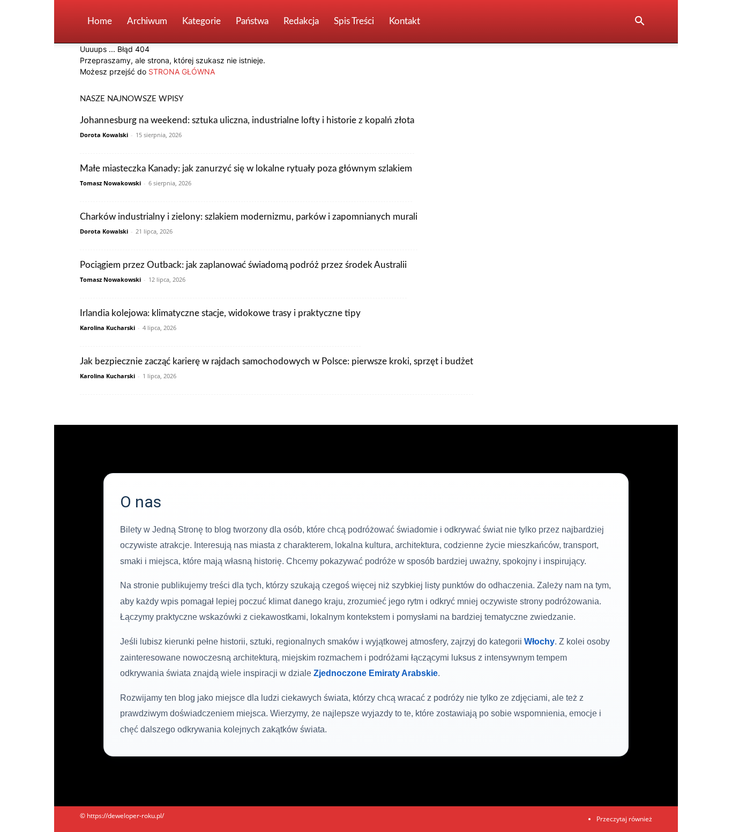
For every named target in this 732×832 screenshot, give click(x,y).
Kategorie (201, 21)
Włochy (539, 641)
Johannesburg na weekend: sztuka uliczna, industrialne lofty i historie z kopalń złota (247, 120)
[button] (639, 22)
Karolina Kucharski (107, 328)
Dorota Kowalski (104, 135)
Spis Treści (354, 21)
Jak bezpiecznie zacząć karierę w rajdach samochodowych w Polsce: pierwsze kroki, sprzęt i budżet (276, 361)
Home (99, 21)
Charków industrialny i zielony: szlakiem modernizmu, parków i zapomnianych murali (248, 216)
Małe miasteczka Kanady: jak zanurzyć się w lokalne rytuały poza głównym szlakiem (246, 168)
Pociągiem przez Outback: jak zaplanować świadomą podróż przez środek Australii (243, 264)
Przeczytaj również (624, 818)
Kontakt (404, 21)
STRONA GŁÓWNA (181, 71)
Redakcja (301, 21)
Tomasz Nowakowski (110, 183)
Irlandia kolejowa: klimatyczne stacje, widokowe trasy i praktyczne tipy (220, 313)
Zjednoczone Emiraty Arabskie (375, 673)
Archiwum (147, 21)
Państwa (252, 21)
